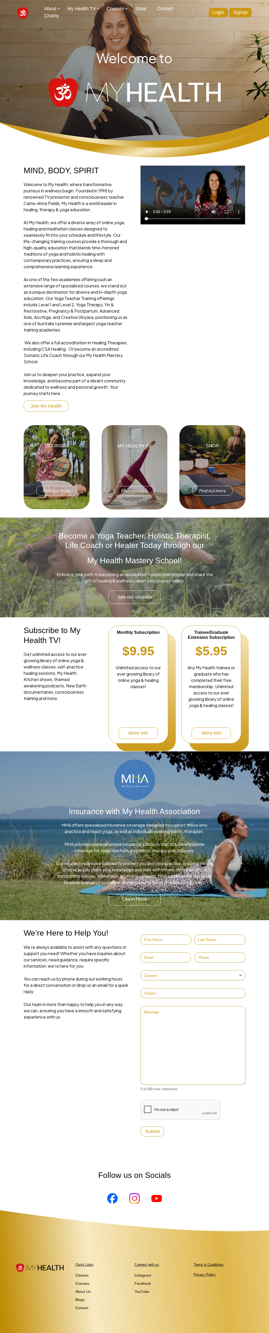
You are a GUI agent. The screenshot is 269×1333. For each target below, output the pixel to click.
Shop (140, 8)
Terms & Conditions (209, 1265)
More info (138, 733)
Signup (240, 12)
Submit (152, 1131)
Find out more (56, 490)
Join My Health (46, 406)
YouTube (141, 1291)
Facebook (142, 1283)
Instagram (142, 1275)
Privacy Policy (205, 1275)
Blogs (80, 1300)
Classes (82, 1275)
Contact (165, 8)
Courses (115, 8)
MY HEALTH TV (134, 446)
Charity (51, 15)
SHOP (212, 445)
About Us (83, 1291)
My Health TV (81, 8)
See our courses (134, 597)
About (50, 8)
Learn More (134, 899)
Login (218, 12)
